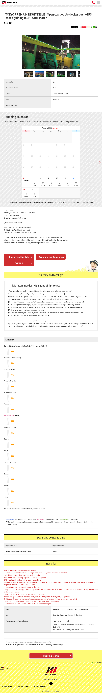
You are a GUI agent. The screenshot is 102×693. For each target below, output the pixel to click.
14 (65, 156)
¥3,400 (34, 185)
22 (73, 167)
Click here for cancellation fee (15, 218)
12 (48, 156)
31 (32, 189)
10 (32, 156)
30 (24, 189)
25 (40, 178)
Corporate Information (6, 686)
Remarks (19, 262)
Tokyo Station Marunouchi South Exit (18, 551)
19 (48, 167)
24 (32, 178)
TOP (6, 668)
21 (65, 167)
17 (32, 167)
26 (48, 178)
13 (57, 156)
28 (65, 178)
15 (73, 156)
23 (24, 178)
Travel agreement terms (40, 686)
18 (40, 167)
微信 (96, 27)
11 (40, 156)
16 (24, 167)
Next (99, 162)
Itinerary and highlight (18, 256)
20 (57, 167)
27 (57, 178)
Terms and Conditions (23, 686)
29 (73, 178)
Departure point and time (51, 256)
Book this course (51, 655)
